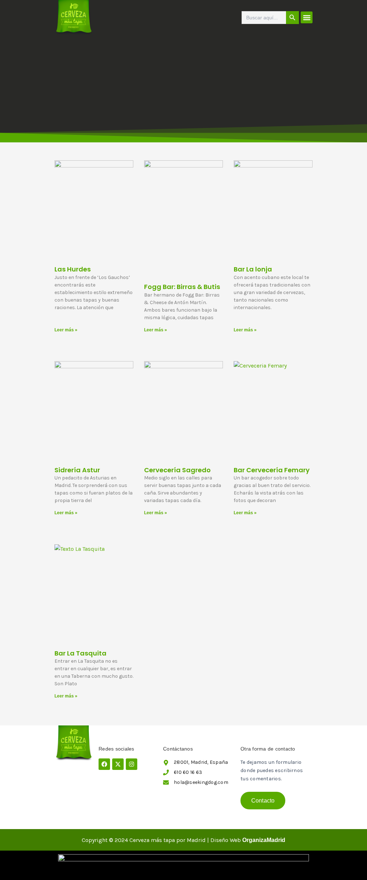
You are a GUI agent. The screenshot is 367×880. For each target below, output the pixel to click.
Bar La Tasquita (80, 653)
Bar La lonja (253, 269)
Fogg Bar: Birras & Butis (182, 286)
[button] (307, 17)
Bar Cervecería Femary (272, 469)
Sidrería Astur (77, 469)
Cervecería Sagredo (177, 469)
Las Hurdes (72, 269)
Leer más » (65, 329)
